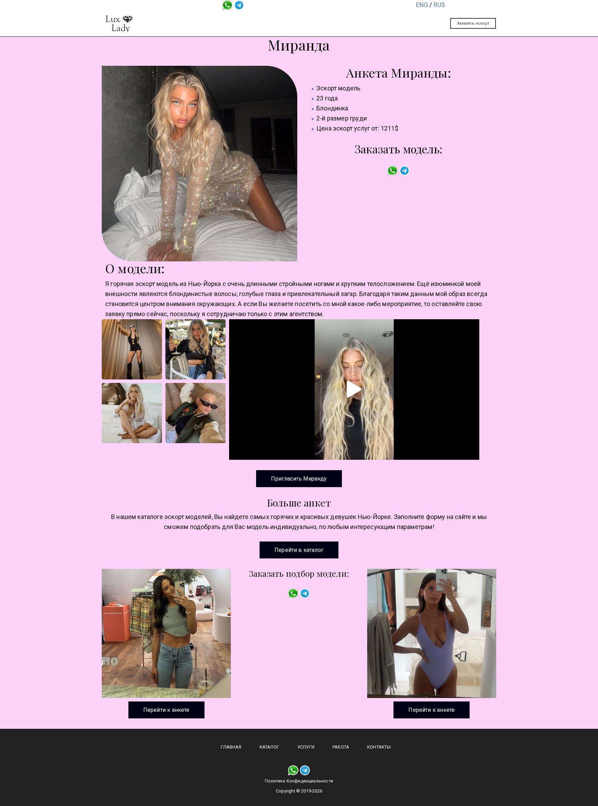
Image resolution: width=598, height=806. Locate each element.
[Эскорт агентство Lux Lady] (119, 23)
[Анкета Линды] (431, 633)
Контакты (383, 18)
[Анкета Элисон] (166, 633)
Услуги (305, 18)
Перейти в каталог (299, 550)
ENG (422, 4)
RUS (439, 4)
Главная (226, 18)
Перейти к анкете (166, 710)
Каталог (266, 18)
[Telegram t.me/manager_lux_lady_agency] (239, 4)
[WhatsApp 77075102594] (227, 4)
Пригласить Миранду (299, 478)
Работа (342, 18)
